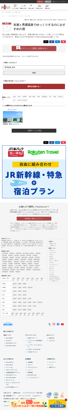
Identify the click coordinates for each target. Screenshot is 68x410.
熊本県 (25, 314)
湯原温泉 (4, 267)
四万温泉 (17, 257)
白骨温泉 (4, 259)
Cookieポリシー (37, 396)
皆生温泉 (37, 265)
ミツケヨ (51, 272)
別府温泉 (10, 267)
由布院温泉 (5, 271)
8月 (50, 96)
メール (51, 365)
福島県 (42, 279)
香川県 (19, 309)
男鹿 (38, 96)
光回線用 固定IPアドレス (13, 372)
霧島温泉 (22, 267)
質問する (48, 1)
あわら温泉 (29, 261)
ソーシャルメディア (33, 377)
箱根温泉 (13, 269)
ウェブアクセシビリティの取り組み (32, 393)
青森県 (18, 279)
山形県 (37, 279)
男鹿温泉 (44, 96)
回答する (40, 1)
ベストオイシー (53, 264)
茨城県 (24, 283)
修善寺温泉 (37, 259)
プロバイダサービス (11, 370)
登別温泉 (11, 253)
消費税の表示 (17, 393)
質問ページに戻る (35, 130)
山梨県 (14, 291)
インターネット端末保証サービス (35, 341)
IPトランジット (10, 380)
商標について (7, 401)
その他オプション (33, 352)
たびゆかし (52, 275)
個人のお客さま (8, 331)
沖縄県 (42, 314)
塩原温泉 (31, 257)
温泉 (55, 96)
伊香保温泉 (5, 257)
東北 (19, 96)
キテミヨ (51, 262)
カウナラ (51, 270)
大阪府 (24, 302)
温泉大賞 (51, 338)
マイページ (57, 1)
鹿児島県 (38, 314)
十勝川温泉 (18, 253)
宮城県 (28, 279)
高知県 (29, 309)
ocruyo (51, 256)
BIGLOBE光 (9, 338)
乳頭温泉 (38, 253)
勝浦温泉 (4, 265)
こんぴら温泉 (17, 265)
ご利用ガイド (52, 245)
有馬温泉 (30, 263)
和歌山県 (40, 302)
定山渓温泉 (5, 253)
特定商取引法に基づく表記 (11, 399)
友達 (14, 96)
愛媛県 (24, 309)
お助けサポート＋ (33, 338)
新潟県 (24, 291)
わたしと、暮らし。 (54, 260)
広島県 (29, 306)
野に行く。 (52, 268)
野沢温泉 (37, 257)
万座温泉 (11, 257)
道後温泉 (10, 265)
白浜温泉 (36, 263)
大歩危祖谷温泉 (36, 269)
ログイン (63, 1)
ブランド (30, 365)
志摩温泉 (28, 269)
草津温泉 (35, 255)
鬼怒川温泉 (24, 257)
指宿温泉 (17, 271)
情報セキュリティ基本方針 (28, 399)
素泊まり (60, 96)
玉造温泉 (31, 265)
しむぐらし (52, 340)
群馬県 (19, 283)
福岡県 (13, 314)
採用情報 (30, 372)
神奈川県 (30, 287)
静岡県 (14, 298)
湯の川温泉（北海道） (28, 253)
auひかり (8, 340)
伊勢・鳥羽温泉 (21, 269)
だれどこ (51, 254)
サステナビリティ (33, 367)
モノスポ (51, 266)
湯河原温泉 (23, 259)
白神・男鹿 (32, 96)
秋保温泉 (10, 255)
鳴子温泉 (4, 255)
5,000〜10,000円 (22, 100)
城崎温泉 (24, 263)
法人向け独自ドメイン (12, 387)
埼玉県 (14, 287)
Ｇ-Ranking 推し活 (54, 277)
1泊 (14, 100)
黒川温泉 (16, 267)
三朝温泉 (25, 265)
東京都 (24, 287)
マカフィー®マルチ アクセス (13, 383)
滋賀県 (14, 302)
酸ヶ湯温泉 (29, 267)
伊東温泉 (30, 259)
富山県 (14, 294)
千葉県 (19, 287)
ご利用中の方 (50, 359)
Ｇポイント (52, 250)
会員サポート (52, 367)
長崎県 (21, 314)
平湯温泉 (10, 263)
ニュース (30, 370)
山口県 (34, 306)
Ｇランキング (52, 252)
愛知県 (24, 298)
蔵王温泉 (22, 255)
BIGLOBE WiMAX (11, 346)
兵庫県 (29, 302)
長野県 (19, 291)
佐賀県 (17, 314)
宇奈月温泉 (36, 261)
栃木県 (14, 283)
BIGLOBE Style (32, 375)
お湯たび (51, 258)
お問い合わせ (7, 393)
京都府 (19, 302)
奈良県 (34, 302)
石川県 (19, 294)
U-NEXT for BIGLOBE (34, 349)
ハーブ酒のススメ (54, 281)
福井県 (24, 294)
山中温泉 (22, 261)
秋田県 (24, 96)
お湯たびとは (52, 243)
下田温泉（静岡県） (7, 261)
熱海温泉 (11, 271)
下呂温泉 (4, 263)
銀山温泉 (29, 255)
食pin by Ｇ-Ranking (54, 279)
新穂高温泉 (17, 263)
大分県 (29, 314)
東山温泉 (16, 255)
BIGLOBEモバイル (11, 343)
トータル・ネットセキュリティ (35, 346)
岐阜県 (19, 298)
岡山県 (24, 306)
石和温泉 (16, 259)
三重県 (29, 298)
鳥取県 (14, 306)
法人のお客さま (8, 359)
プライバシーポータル (24, 396)
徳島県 (14, 309)
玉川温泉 (36, 267)
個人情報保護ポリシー (10, 396)
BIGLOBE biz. (10, 362)
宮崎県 (33, 314)
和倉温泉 (16, 261)
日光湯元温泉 (5, 269)
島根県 (19, 306)
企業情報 (28, 359)
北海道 (13, 279)
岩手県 (23, 279)
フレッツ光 (9, 367)
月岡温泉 (10, 259)
